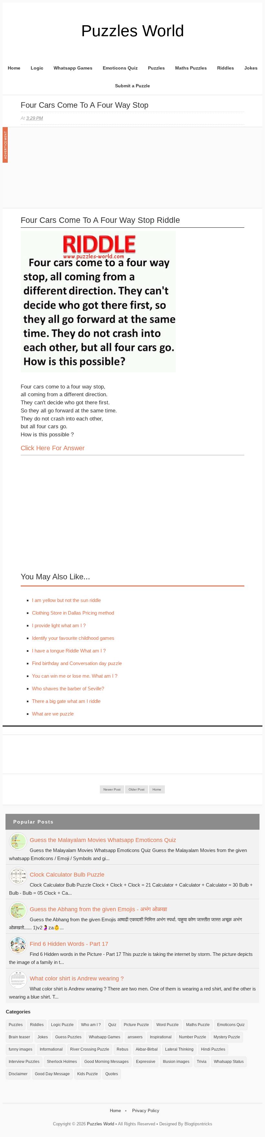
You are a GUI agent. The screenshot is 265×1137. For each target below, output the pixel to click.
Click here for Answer (53, 448)
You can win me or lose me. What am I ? (74, 676)
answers (135, 1037)
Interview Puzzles (24, 1061)
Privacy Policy (145, 1110)
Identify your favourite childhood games (73, 638)
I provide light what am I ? (59, 625)
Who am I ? (91, 1024)
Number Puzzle (192, 1037)
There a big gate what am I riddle (66, 701)
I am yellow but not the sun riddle (66, 600)
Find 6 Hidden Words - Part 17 (69, 944)
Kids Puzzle (87, 1074)
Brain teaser (19, 1037)
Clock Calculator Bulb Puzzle (67, 874)
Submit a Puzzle (132, 85)
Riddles (225, 68)
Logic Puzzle (62, 1024)
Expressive (145, 1061)
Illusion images (176, 1061)
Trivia (202, 1061)
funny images (20, 1049)
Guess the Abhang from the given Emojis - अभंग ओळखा (98, 909)
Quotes (111, 1074)
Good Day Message (52, 1074)
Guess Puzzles (68, 1037)
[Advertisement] (69, 170)
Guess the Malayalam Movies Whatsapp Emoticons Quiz (103, 840)
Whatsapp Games (73, 68)
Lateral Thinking (179, 1049)
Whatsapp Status (229, 1061)
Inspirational (161, 1037)
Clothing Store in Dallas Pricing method (73, 613)
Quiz (112, 1024)
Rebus (122, 1049)
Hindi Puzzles (213, 1049)
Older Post (136, 789)
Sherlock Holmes (62, 1061)
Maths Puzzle (198, 1024)
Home (14, 68)
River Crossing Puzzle (89, 1049)
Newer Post (112, 789)
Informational (51, 1049)
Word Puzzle (167, 1024)
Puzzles (156, 68)
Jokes (251, 68)
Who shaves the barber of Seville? (68, 688)
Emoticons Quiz (120, 68)
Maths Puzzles (191, 68)
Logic (37, 68)
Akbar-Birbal (147, 1049)
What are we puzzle (53, 713)
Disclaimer (18, 1074)
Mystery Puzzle (227, 1037)
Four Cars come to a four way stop (84, 105)
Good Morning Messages (106, 1061)
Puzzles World (132, 31)
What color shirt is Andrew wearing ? (77, 978)
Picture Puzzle (136, 1024)
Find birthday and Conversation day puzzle (77, 663)
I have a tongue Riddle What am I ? (69, 650)
